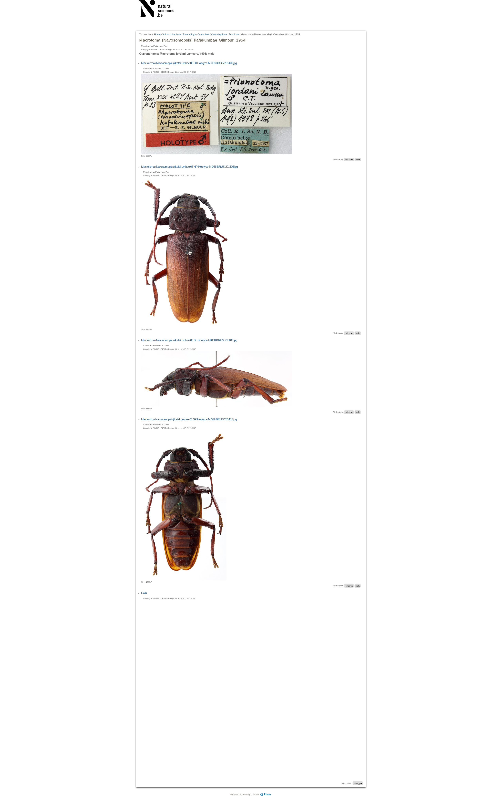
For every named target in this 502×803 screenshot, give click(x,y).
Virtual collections (171, 34)
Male (358, 159)
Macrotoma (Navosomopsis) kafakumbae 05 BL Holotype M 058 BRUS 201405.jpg (189, 340)
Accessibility (244, 794)
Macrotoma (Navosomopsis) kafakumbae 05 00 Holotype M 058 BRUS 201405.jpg (189, 63)
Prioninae (234, 34)
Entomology (189, 34)
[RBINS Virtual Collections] (159, 9)
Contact (255, 794)
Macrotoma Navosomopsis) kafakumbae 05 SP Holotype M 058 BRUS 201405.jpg (189, 419)
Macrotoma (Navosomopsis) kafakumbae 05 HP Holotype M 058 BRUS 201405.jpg (189, 166)
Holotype (349, 159)
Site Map (234, 794)
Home (157, 34)
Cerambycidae (219, 34)
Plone (265, 794)
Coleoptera (203, 34)
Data (144, 593)
